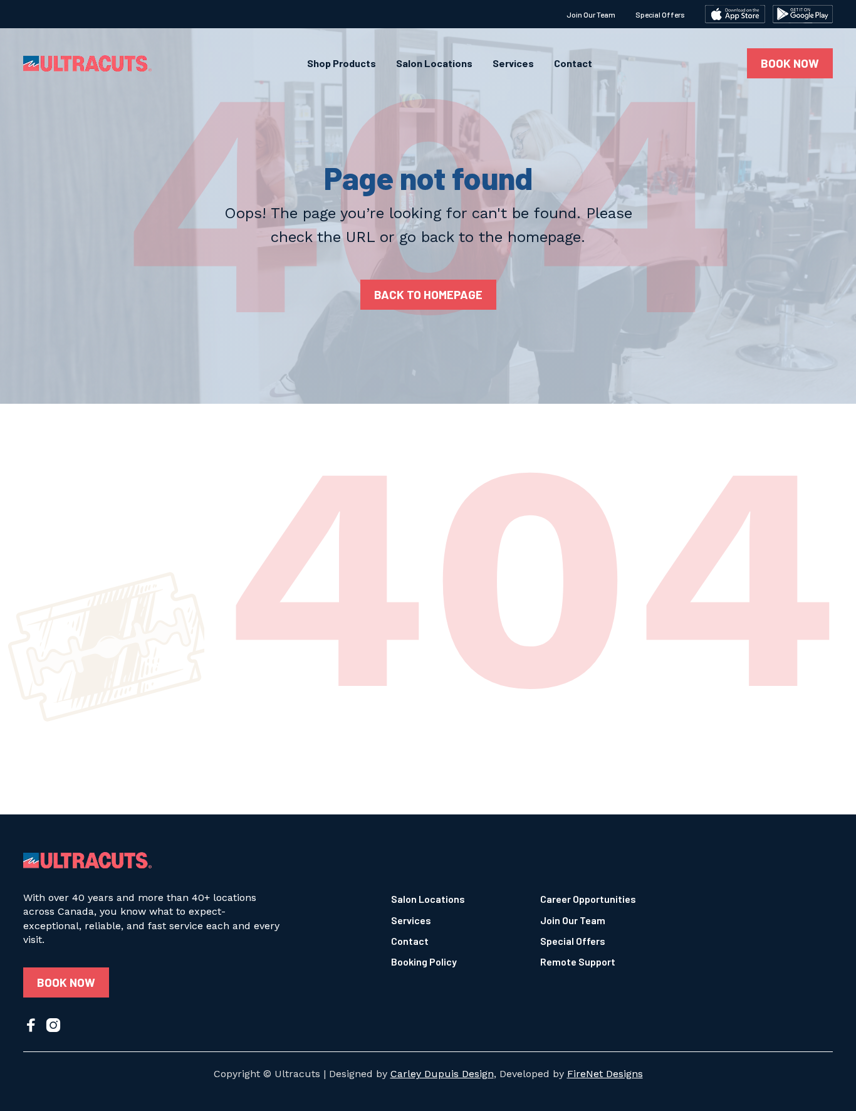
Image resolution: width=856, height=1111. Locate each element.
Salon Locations (434, 63)
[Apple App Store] (735, 14)
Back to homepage (428, 294)
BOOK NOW (790, 63)
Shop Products (341, 63)
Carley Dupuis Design (442, 1074)
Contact (573, 63)
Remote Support (577, 961)
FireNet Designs (605, 1074)
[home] (87, 63)
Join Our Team (590, 14)
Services (513, 63)
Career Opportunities (588, 899)
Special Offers (660, 14)
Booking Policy (424, 961)
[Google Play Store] (803, 14)
